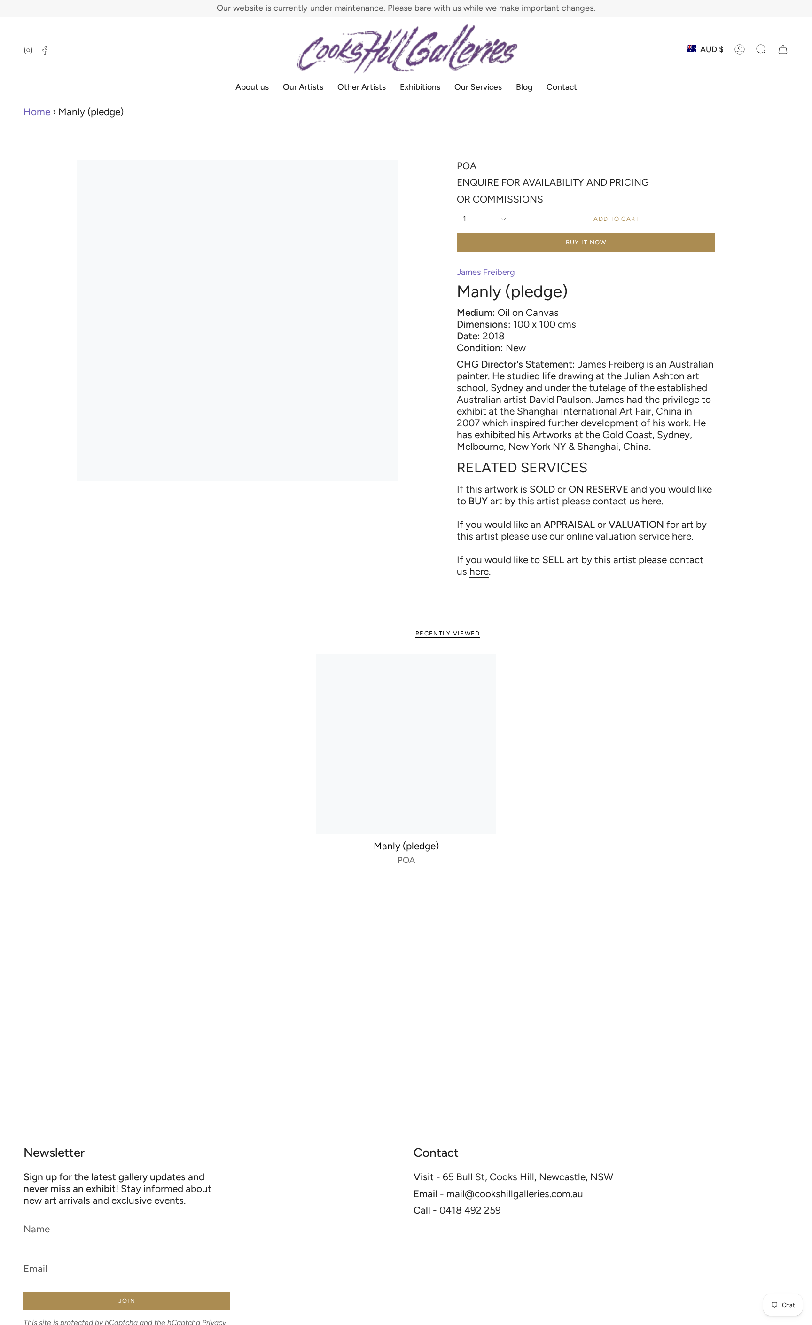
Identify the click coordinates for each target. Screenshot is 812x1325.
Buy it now (586, 242)
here (651, 501)
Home (36, 112)
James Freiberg (486, 272)
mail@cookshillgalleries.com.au (514, 1194)
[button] (761, 49)
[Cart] (783, 49)
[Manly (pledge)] (406, 744)
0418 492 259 (470, 1210)
